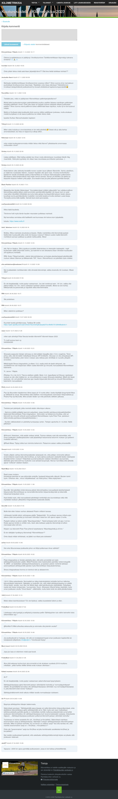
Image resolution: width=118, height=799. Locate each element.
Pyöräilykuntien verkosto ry (63, 770)
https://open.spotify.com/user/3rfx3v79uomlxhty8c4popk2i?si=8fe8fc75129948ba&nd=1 (35, 324)
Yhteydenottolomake (50, 779)
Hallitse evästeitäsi (47, 784)
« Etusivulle (5, 21)
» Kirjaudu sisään (29, 44)
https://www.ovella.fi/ (17, 221)
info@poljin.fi (25, 640)
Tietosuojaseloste (62, 784)
